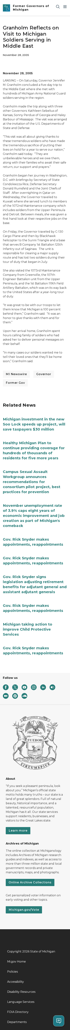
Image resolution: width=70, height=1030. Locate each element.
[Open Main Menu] (65, 6)
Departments (17, 1022)
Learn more (18, 830)
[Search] (58, 6)
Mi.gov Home (16, 961)
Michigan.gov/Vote (24, 909)
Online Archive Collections (30, 882)
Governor (43, 374)
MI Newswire (16, 374)
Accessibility (15, 981)
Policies (12, 971)
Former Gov (15, 382)
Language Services (20, 1002)
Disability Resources (21, 991)
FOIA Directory (18, 1012)
